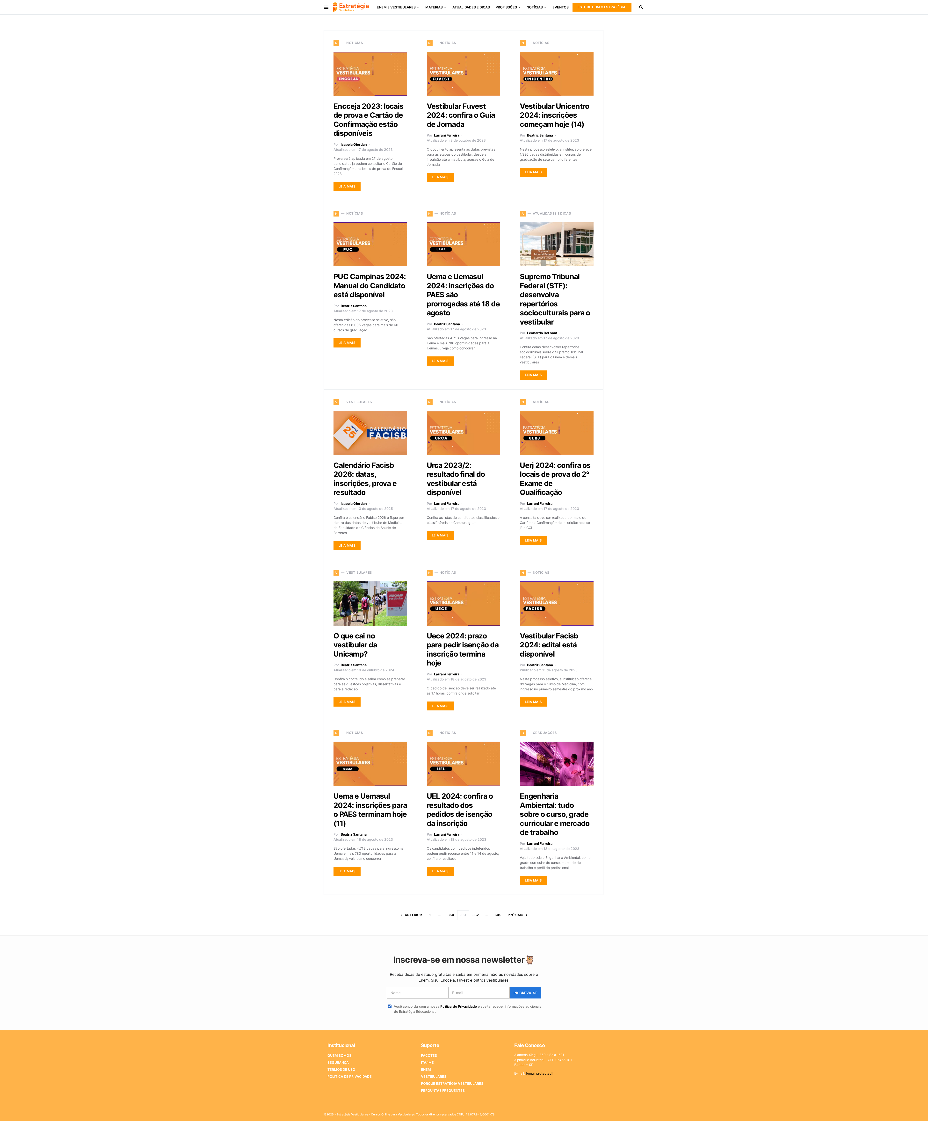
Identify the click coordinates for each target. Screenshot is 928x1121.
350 (451, 915)
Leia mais (347, 186)
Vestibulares (433, 1076)
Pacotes (429, 1055)
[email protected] (539, 1073)
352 (475, 915)
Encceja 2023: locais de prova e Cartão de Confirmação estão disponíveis (368, 120)
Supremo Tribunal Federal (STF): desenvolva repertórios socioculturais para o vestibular (555, 299)
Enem (426, 1069)
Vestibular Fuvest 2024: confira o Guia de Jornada (461, 115)
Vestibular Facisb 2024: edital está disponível (549, 644)
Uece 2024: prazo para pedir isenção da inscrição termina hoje (463, 649)
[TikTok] (601, 1112)
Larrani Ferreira (446, 135)
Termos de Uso (341, 1069)
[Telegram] (594, 1112)
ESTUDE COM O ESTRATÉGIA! (602, 7)
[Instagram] (578, 1112)
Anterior (413, 915)
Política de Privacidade (458, 1006)
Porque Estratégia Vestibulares (452, 1083)
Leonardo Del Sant (542, 333)
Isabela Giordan (354, 144)
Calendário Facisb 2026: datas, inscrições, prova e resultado (365, 479)
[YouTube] (586, 1112)
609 (498, 915)
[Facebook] (563, 1112)
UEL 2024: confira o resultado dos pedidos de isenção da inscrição (460, 810)
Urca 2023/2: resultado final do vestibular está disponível (456, 479)
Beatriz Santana (540, 135)
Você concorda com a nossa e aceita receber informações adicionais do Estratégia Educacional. (467, 1008)
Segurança (338, 1062)
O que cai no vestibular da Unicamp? (355, 644)
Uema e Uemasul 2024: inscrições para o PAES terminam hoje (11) (370, 810)
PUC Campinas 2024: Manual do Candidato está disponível (370, 285)
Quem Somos (339, 1055)
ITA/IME (427, 1062)
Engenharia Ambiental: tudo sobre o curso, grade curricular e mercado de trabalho (554, 814)
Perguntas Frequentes (443, 1090)
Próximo (515, 915)
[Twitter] (571, 1112)
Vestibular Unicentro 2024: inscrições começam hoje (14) (554, 115)
